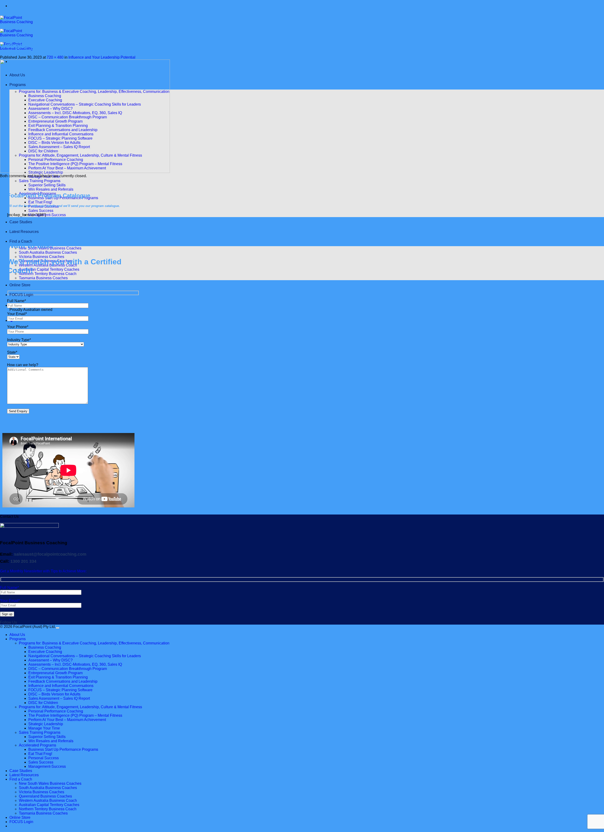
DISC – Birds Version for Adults (54, 694)
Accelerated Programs (37, 745)
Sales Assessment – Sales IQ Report (59, 698)
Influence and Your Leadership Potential (101, 57)
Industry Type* (19, 340)
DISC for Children (43, 703)
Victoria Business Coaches (41, 257)
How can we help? (22, 365)
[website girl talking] (85, 172)
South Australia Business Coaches (48, 252)
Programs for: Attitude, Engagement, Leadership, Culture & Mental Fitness (80, 707)
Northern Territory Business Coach (47, 274)
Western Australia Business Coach (48, 800)
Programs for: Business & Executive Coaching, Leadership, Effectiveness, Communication (94, 643)
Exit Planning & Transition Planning (58, 677)
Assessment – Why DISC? (50, 660)
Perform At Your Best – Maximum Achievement (67, 720)
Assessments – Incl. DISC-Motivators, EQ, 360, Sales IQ (75, 664)
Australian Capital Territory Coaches (49, 269)
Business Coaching (44, 647)
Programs (17, 639)
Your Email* (17, 314)
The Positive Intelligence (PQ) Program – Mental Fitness (75, 715)
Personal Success (43, 758)
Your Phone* (17, 327)
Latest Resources (24, 232)
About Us (17, 635)
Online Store (19, 285)
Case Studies (20, 222)
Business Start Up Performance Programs (63, 749)
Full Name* (16, 301)
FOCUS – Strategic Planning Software (60, 690)
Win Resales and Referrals (50, 189)
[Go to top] (57, 628)
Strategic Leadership (45, 724)
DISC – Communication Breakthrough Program (67, 669)
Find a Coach (20, 779)
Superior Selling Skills (47, 185)
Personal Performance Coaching (55, 711)
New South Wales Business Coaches (50, 783)
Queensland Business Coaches (45, 796)
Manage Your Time (44, 728)
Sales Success (40, 211)
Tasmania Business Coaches (43, 278)
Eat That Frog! (40, 202)
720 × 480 (55, 57)
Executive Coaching (45, 652)
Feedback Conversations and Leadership (62, 681)
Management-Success (47, 215)
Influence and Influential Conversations (60, 686)
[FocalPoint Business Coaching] (19, 35)
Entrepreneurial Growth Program (55, 673)
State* (12, 352)
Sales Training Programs (39, 181)
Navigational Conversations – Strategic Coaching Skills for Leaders (84, 656)
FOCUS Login (21, 295)
